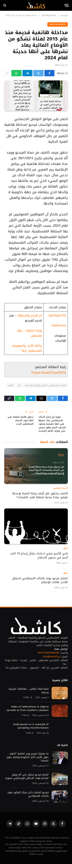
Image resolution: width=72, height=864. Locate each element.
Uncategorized (57, 24)
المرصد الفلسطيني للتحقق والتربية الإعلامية (45, 385)
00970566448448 (48, 652)
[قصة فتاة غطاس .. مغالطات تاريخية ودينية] (60, 693)
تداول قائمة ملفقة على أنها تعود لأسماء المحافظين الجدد (20, 420)
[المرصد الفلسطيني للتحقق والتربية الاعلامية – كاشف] (36, 5)
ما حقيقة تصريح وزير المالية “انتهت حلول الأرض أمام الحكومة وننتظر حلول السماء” (27, 757)
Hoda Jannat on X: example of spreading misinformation (31, 726)
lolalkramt (58, 325)
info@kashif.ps (51, 656)
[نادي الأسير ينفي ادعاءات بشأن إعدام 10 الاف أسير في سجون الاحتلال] (36, 526)
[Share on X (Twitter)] (38, 73)
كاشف (10, 385)
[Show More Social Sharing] (7, 73)
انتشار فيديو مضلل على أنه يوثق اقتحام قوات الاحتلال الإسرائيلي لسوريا (27, 776)
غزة (19, 385)
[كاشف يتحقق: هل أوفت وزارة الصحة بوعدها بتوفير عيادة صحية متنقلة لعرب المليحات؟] (36, 466)
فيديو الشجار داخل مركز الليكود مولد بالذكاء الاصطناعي (28, 794)
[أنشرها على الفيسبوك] (49, 73)
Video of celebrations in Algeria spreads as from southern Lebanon (28, 708)
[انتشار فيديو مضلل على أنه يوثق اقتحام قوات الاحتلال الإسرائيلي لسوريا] (60, 779)
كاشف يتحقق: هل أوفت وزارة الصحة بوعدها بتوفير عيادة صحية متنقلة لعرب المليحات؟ (40, 495)
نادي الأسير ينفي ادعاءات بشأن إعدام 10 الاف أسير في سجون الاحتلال (39, 555)
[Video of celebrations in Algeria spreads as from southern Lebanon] (60, 711)
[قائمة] (66, 5)
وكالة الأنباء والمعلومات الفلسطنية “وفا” (26, 348)
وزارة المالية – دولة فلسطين (29, 333)
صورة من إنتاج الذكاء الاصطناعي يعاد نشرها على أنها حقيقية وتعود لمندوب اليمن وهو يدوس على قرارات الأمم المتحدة (52, 424)
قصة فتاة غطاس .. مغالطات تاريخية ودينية (29, 690)
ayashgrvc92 (57, 315)
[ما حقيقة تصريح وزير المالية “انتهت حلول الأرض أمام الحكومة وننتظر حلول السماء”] (60, 758)
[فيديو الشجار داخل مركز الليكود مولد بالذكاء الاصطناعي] (60, 796)
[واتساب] (16, 73)
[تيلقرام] (27, 73)
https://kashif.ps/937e (48, 372)
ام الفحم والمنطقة (30, 315)
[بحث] (5, 5)
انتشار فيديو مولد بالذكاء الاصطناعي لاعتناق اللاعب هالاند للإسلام (40, 580)
